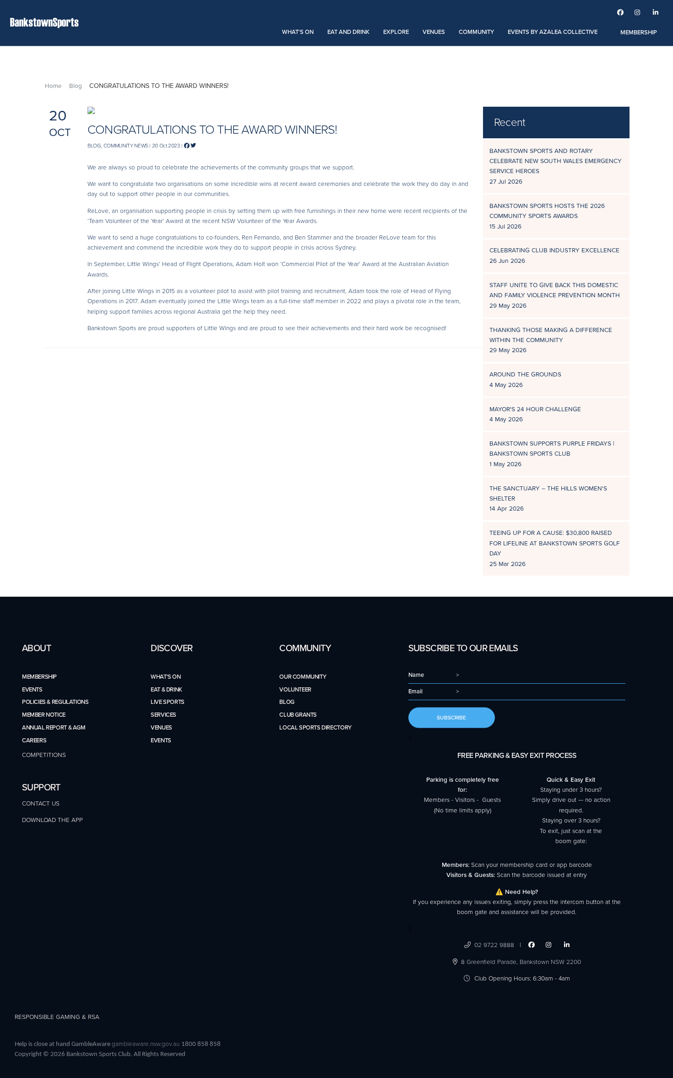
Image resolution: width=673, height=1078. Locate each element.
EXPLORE (396, 32)
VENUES (434, 32)
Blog (75, 86)
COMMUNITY (476, 32)
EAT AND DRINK (348, 32)
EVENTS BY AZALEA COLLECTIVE (552, 32)
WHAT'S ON (298, 32)
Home (53, 86)
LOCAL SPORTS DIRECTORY (315, 727)
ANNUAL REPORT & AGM (54, 727)
